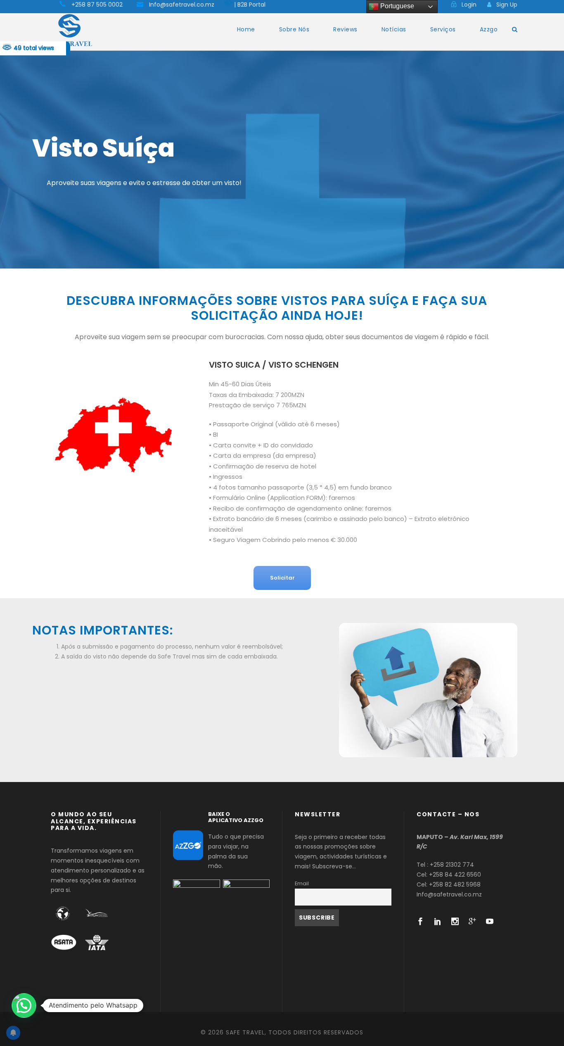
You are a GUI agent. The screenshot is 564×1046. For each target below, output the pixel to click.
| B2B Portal (249, 4)
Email (302, 883)
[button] (24, 1005)
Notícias (394, 29)
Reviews (345, 29)
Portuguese (396, 6)
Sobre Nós (294, 29)
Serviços (443, 29)
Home (246, 29)
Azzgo (489, 29)
